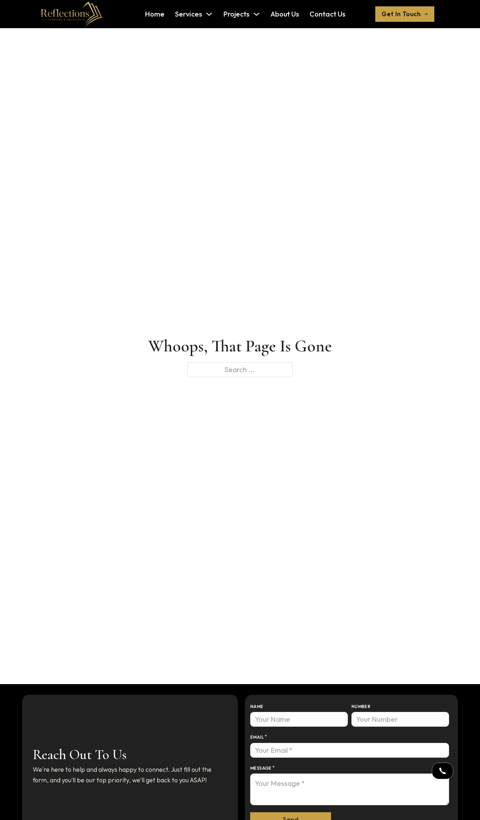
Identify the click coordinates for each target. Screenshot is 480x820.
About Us (285, 14)
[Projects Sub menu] (256, 14)
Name (257, 706)
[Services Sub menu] (209, 14)
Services (188, 14)
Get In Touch (401, 14)
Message (261, 768)
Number (360, 706)
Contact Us (327, 14)
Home (154, 14)
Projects (236, 14)
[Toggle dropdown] (442, 770)
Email (257, 737)
